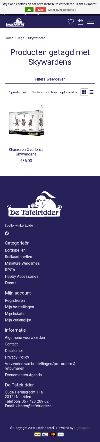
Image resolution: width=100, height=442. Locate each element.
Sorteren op (40, 92)
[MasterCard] (53, 435)
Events (11, 283)
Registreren (15, 300)
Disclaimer (14, 350)
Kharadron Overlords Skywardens (26, 151)
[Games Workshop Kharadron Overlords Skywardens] (26, 123)
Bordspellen (15, 250)
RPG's (10, 270)
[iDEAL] (37, 435)
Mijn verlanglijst (18, 320)
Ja (29, 10)
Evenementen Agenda (23, 375)
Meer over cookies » (62, 10)
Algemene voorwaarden (25, 337)
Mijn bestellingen (19, 307)
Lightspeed (82, 428)
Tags (20, 38)
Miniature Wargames (22, 263)
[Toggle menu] (90, 22)
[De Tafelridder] (15, 22)
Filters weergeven (50, 79)
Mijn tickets (15, 313)
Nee (41, 10)
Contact (11, 344)
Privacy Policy (17, 357)
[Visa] (61, 435)
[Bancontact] (45, 435)
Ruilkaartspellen (18, 256)
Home (9, 38)
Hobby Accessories (22, 276)
